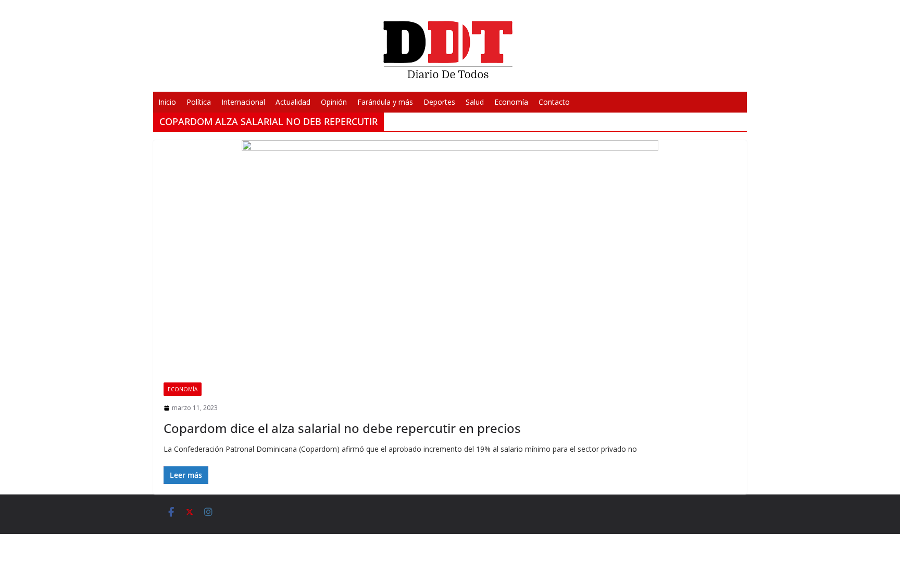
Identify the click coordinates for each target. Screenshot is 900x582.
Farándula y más (385, 102)
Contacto (554, 102)
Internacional (243, 102)
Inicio (167, 102)
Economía (511, 102)
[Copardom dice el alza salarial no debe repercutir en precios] (450, 256)
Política (198, 102)
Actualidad (293, 102)
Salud (475, 102)
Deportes (439, 102)
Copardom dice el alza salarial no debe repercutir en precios (342, 428)
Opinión (334, 102)
